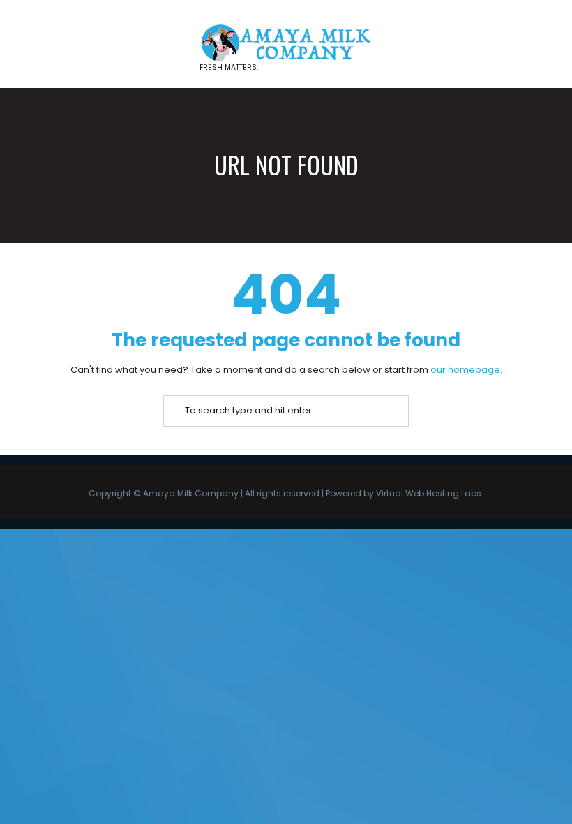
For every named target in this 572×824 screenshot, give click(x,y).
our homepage (465, 369)
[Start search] (173, 411)
